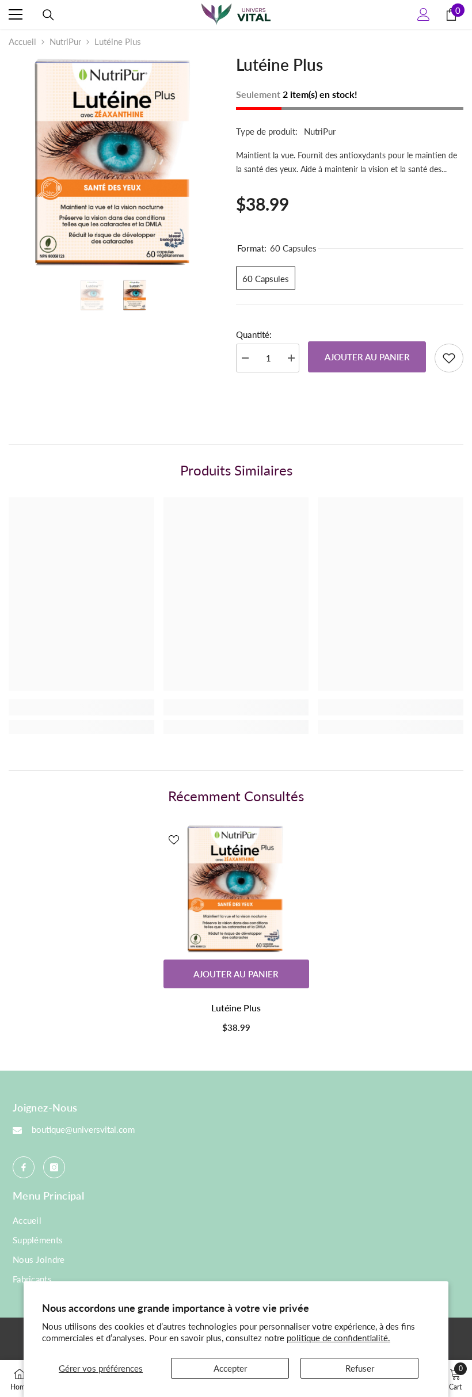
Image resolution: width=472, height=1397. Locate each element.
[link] (81, 707)
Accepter (230, 1368)
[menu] (15, 14)
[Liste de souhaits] (449, 358)
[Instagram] (54, 1167)
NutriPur (65, 41)
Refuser (359, 1368)
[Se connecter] (423, 14)
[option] (114, 162)
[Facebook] (24, 1167)
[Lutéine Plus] (236, 888)
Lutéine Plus (236, 1007)
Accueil (22, 41)
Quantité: (254, 334)
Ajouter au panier (367, 357)
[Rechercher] (48, 15)
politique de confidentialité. (338, 1338)
